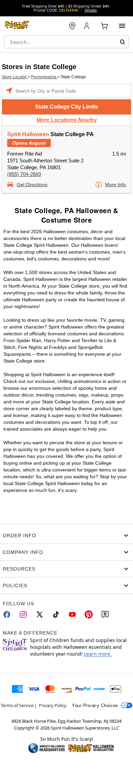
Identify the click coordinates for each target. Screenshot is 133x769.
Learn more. (98, 654)
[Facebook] (7, 614)
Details (91, 10)
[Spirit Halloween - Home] (17, 26)
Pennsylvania (44, 77)
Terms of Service (17, 705)
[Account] (87, 26)
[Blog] (105, 614)
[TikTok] (56, 614)
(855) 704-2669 (24, 174)
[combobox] (66, 42)
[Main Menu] (122, 26)
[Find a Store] (72, 26)
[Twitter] (39, 614)
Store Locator (15, 77)
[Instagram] (23, 614)
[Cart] (104, 26)
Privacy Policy (52, 705)
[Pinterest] (89, 614)
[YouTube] (72, 614)
